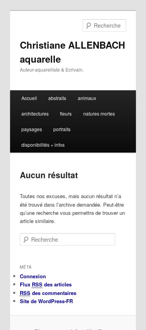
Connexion (33, 276)
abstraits (57, 98)
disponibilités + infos (43, 144)
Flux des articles (46, 284)
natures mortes (99, 113)
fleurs (66, 113)
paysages (31, 129)
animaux (87, 98)
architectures (35, 113)
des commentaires (48, 293)
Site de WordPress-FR (46, 301)
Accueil (29, 98)
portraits (61, 129)
